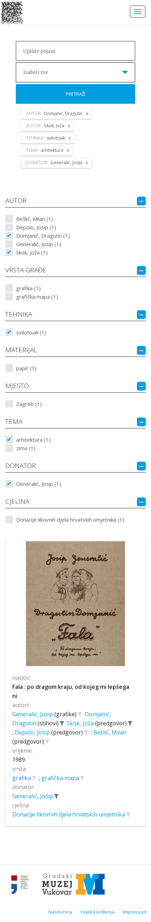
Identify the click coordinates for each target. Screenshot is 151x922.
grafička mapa (60, 778)
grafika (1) (28, 288)
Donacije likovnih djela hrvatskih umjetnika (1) (70, 519)
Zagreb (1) (29, 403)
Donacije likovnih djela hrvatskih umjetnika (69, 814)
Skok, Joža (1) (32, 252)
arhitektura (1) (33, 439)
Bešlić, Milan (109, 732)
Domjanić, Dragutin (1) (43, 235)
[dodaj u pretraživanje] (79, 714)
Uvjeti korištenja (97, 912)
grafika (22, 778)
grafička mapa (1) (37, 296)
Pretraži (75, 94)
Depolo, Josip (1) (36, 227)
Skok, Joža (81, 723)
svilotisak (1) (31, 332)
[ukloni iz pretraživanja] (61, 723)
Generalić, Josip (33, 714)
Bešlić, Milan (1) (34, 218)
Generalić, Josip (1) (38, 244)
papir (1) (26, 368)
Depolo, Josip (33, 732)
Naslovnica (60, 912)
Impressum (135, 912)
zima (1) (25, 448)
